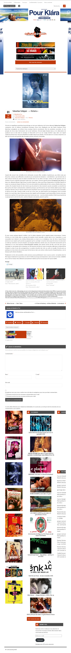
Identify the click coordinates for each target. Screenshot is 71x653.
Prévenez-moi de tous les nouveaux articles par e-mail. (21, 396)
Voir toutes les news (34, 619)
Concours (24, 2)
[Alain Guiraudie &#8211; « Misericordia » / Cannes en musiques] (55, 273)
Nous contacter (48, 2)
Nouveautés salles (20, 116)
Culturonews (17, 2)
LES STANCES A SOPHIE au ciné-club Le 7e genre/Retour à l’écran (40, 513)
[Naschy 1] (14, 536)
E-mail (38, 374)
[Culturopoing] (35, 40)
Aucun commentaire (10, 122)
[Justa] (35, 15)
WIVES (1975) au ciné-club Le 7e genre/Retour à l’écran (41, 614)
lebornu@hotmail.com (30, 297)
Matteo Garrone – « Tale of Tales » (15, 303)
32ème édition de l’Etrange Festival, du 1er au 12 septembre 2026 (41, 433)
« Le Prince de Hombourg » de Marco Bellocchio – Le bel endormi (49, 303)
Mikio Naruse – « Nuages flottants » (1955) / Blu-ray (41, 595)
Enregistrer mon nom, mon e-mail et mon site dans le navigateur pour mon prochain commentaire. (31, 392)
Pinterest (45, 322)
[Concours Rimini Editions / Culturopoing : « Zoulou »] (35, 45)
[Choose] (14, 433)
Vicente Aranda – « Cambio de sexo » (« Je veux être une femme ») (34, 281)
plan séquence (21, 119)
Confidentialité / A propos (35, 2)
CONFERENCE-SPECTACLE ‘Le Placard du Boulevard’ (40, 474)
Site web (7, 382)
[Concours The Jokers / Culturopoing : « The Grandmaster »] (35, 57)
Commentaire (9, 353)
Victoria (31, 117)
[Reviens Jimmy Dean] (14, 459)
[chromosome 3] (14, 510)
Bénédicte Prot (18, 114)
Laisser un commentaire (23, 122)
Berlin (15, 119)
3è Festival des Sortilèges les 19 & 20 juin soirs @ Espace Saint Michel (40, 534)
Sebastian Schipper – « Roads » (13, 280)
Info (19, 6)
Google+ (27, 322)
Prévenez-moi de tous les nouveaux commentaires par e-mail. (23, 394)
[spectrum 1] (14, 603)
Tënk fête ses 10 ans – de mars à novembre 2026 (40, 576)
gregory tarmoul (61, 485)
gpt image (60, 490)
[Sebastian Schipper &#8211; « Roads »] (14, 273)
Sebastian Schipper (20, 117)
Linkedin (36, 322)
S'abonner (40, 640)
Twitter (19, 322)
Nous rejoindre (10, 6)
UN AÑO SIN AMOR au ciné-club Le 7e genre (40, 494)
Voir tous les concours (35, 62)
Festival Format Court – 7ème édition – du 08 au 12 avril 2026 (41, 555)
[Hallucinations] (14, 485)
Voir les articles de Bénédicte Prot (25, 312)
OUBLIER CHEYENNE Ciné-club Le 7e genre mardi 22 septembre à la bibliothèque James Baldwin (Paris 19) (40, 454)
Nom (6, 374)
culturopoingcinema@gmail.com (54, 297)
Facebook (10, 322)
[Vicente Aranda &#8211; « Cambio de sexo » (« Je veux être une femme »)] (35, 273)
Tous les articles (8, 2)
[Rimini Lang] (14, 577)
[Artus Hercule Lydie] (14, 562)
